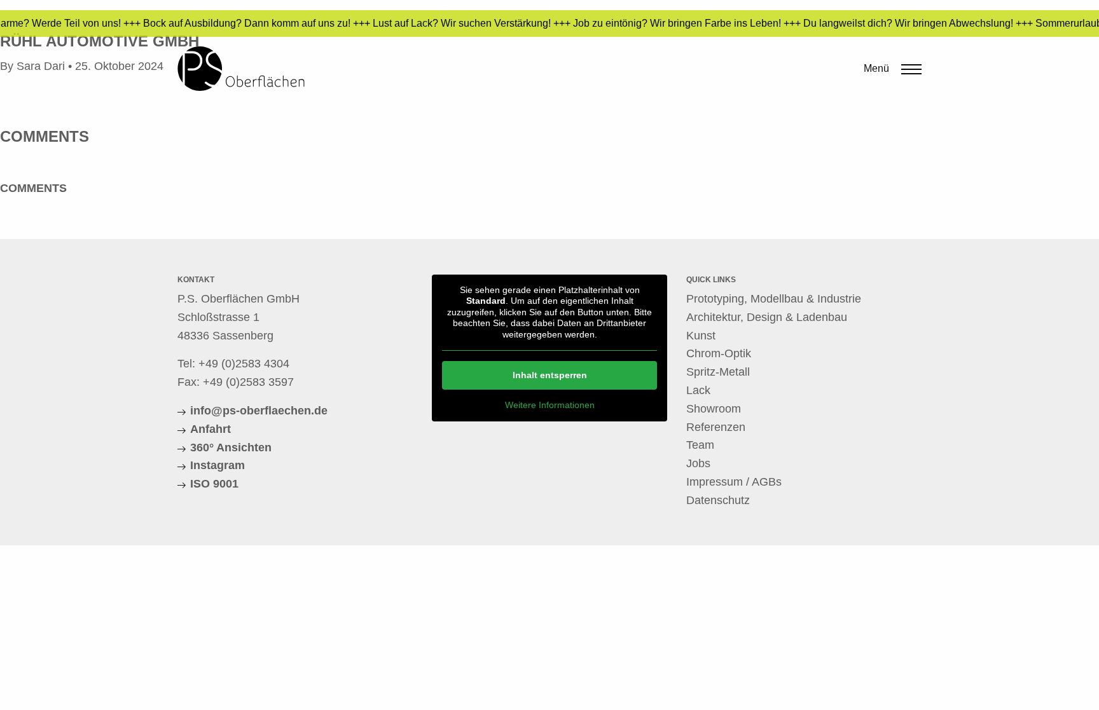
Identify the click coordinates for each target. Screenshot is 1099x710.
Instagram (217, 465)
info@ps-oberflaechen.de (259, 410)
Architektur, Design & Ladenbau (766, 317)
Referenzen (715, 427)
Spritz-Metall (718, 371)
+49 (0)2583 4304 (243, 363)
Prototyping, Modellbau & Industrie (773, 298)
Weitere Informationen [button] (550, 405)
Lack (698, 390)
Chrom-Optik (718, 353)
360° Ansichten (231, 447)
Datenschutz (718, 500)
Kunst (700, 335)
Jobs (698, 463)
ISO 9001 (214, 483)
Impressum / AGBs (734, 481)
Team (700, 445)
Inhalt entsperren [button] (550, 375)
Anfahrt (210, 429)
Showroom (713, 408)
